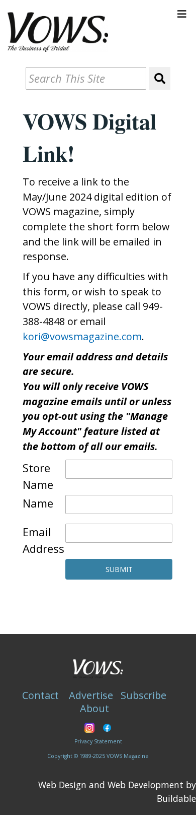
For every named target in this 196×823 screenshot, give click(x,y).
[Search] (159, 78)
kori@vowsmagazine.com (82, 336)
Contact (40, 695)
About (94, 708)
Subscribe (143, 695)
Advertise (91, 695)
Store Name (38, 476)
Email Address (43, 540)
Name (38, 503)
